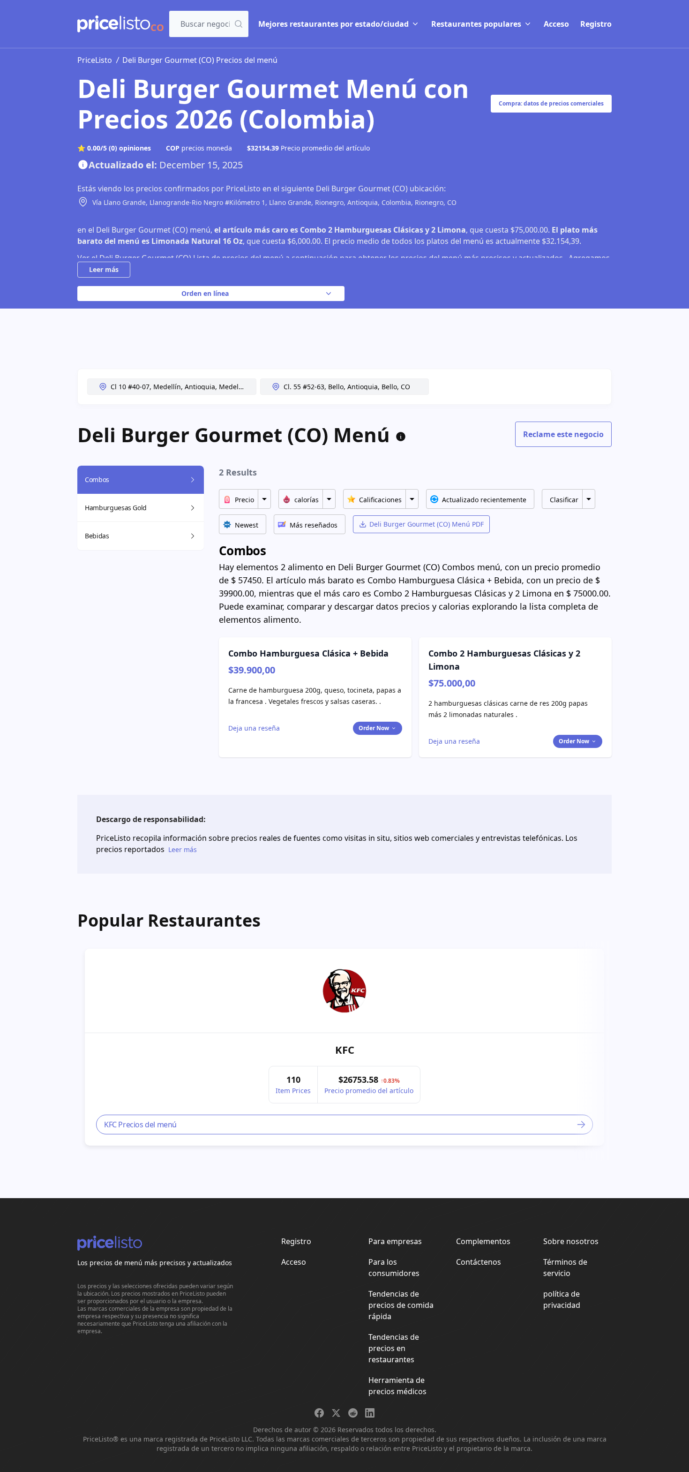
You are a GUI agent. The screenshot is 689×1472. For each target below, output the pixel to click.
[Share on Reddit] (353, 1413)
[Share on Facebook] (319, 1413)
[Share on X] (336, 1413)
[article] (344, 1047)
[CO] (113, 23)
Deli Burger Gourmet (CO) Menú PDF (426, 524)
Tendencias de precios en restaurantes (393, 1348)
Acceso (556, 24)
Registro (596, 24)
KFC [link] (344, 1049)
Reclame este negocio (563, 434)
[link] (344, 990)
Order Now (374, 728)
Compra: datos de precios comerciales (551, 103)
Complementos (483, 1241)
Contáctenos (478, 1262)
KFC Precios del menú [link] (140, 1124)
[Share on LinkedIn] (369, 1413)
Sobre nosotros (571, 1241)
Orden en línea (205, 293)
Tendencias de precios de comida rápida (401, 1305)
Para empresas (395, 1241)
